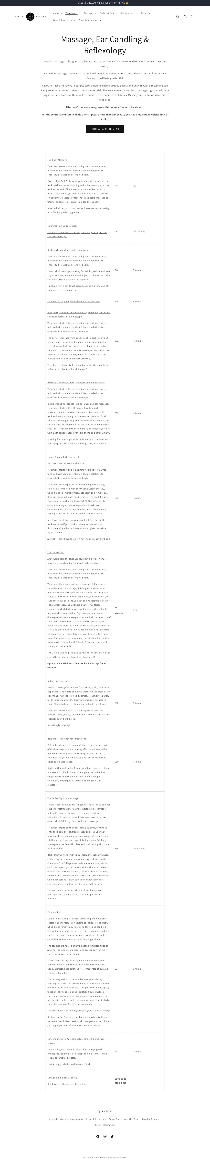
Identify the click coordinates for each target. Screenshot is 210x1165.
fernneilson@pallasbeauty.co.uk (66, 1118)
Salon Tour (115, 1118)
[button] (57, 13)
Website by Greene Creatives (114, 1157)
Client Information (96, 1118)
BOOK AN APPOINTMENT (105, 128)
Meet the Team (131, 1118)
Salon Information (105, 1124)
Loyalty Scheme (150, 1118)
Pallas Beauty (96, 1157)
